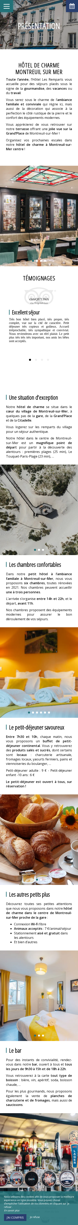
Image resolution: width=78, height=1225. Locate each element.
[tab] (30, 360)
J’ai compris (15, 1217)
